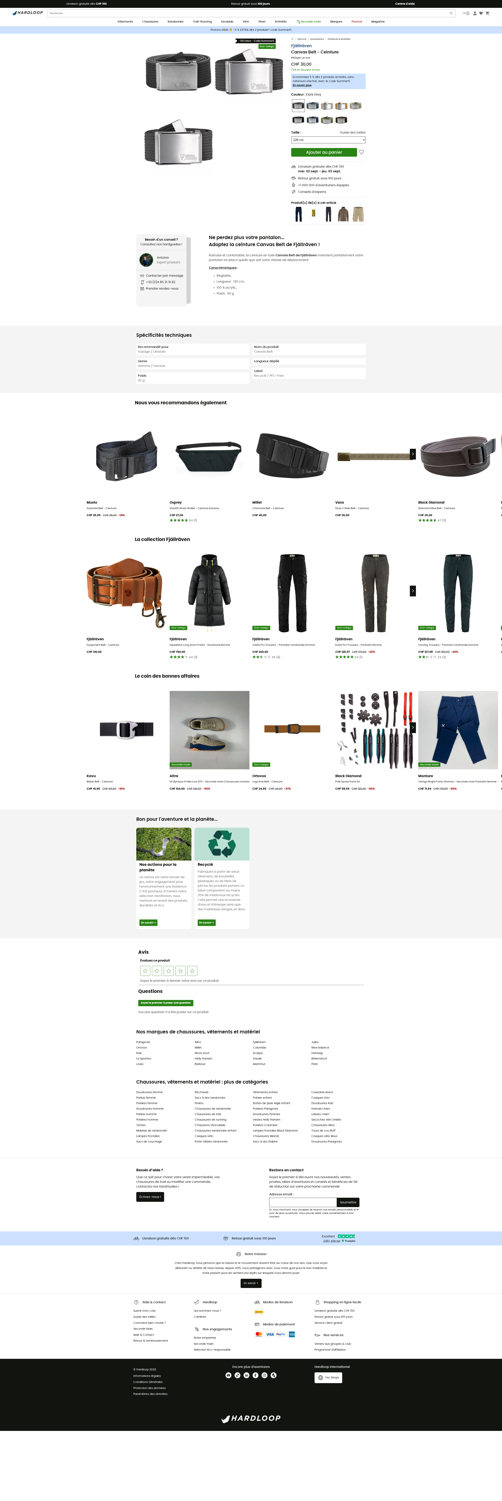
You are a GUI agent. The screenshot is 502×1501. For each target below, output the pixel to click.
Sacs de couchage (149, 1141)
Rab (139, 1053)
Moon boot (202, 1053)
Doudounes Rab (322, 1103)
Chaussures (150, 21)
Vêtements (125, 21)
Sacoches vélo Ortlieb (326, 1119)
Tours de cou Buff (323, 1130)
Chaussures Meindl (266, 1136)
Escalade (227, 21)
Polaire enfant (262, 1097)
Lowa (139, 1064)
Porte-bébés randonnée (211, 1141)
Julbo (315, 1042)
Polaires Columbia (265, 1125)
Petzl (314, 1064)
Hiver (262, 21)
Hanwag (317, 1053)
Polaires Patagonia (265, 1108)
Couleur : (306, 94)
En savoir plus (302, 85)
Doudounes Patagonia (326, 1141)
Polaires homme (147, 1119)
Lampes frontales (148, 1136)
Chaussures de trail (208, 1114)
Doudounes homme (150, 1108)
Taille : (296, 132)
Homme (301, 39)
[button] (178, 72)
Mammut (259, 1064)
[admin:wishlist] (361, 152)
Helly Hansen (203, 1058)
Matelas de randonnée (151, 1130)
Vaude (257, 1058)
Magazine (378, 21)
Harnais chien (320, 1108)
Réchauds (201, 1092)
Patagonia (143, 1042)
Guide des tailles (353, 132)
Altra (198, 1042)
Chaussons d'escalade (210, 1125)
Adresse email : (281, 1194)
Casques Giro (320, 1097)
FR (464, 13)
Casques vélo (204, 1136)
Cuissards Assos (322, 1092)
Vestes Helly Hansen (266, 1119)
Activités (281, 21)
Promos (357, 21)
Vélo (246, 21)
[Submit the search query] (451, 14)
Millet (198, 1047)
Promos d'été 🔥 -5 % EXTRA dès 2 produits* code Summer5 (251, 30)
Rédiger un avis (300, 58)
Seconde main (311, 21)
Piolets (199, 1103)
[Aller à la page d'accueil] (294, 39)
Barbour (200, 1064)
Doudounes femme (149, 1092)
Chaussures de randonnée (213, 1108)
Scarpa (258, 1053)
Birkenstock (319, 1058)
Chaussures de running (210, 1119)
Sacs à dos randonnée (210, 1097)
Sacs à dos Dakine (265, 1141)
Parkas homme (146, 1114)
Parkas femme (146, 1097)
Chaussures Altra (322, 1125)
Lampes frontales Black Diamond (275, 1130)
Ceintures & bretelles (339, 39)
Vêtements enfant (265, 1092)
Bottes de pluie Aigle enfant (271, 1103)
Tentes (141, 1125)
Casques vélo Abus (324, 1136)
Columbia (259, 1047)
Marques (336, 21)
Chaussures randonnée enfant (215, 1130)
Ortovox (141, 1047)
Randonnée (176, 21)
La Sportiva (143, 1058)
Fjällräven (301, 46)
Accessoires (317, 39)
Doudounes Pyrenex (266, 1114)
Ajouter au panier (324, 152)
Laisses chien (320, 1114)
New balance (320, 1047)
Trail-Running (202, 21)
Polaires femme (146, 1103)
